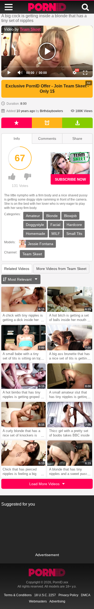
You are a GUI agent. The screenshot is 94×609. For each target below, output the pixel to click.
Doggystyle (35, 225)
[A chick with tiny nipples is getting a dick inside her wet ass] (23, 299)
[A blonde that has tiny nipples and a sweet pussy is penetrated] (69, 453)
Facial (55, 225)
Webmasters (38, 601)
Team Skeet (30, 29)
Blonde (52, 216)
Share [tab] (77, 138)
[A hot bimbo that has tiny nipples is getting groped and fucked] (23, 376)
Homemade (35, 233)
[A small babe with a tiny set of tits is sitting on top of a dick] (23, 337)
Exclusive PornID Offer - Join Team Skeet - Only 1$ (47, 88)
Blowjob (70, 216)
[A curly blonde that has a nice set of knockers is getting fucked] (23, 414)
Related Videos (16, 269)
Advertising (57, 601)
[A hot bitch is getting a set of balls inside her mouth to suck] (69, 299)
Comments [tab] (47, 138)
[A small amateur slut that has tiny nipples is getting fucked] (69, 376)
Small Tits (74, 233)
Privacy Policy (68, 595)
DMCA (85, 595)
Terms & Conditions (18, 595)
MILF (55, 233)
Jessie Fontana (40, 244)
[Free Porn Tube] (47, 7)
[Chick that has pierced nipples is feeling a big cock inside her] (23, 453)
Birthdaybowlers (51, 111)
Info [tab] (17, 138)
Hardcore (74, 225)
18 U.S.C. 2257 (45, 595)
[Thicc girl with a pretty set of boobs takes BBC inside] (69, 414)
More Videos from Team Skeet (61, 269)
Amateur (33, 216)
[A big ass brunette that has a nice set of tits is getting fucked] (69, 337)
